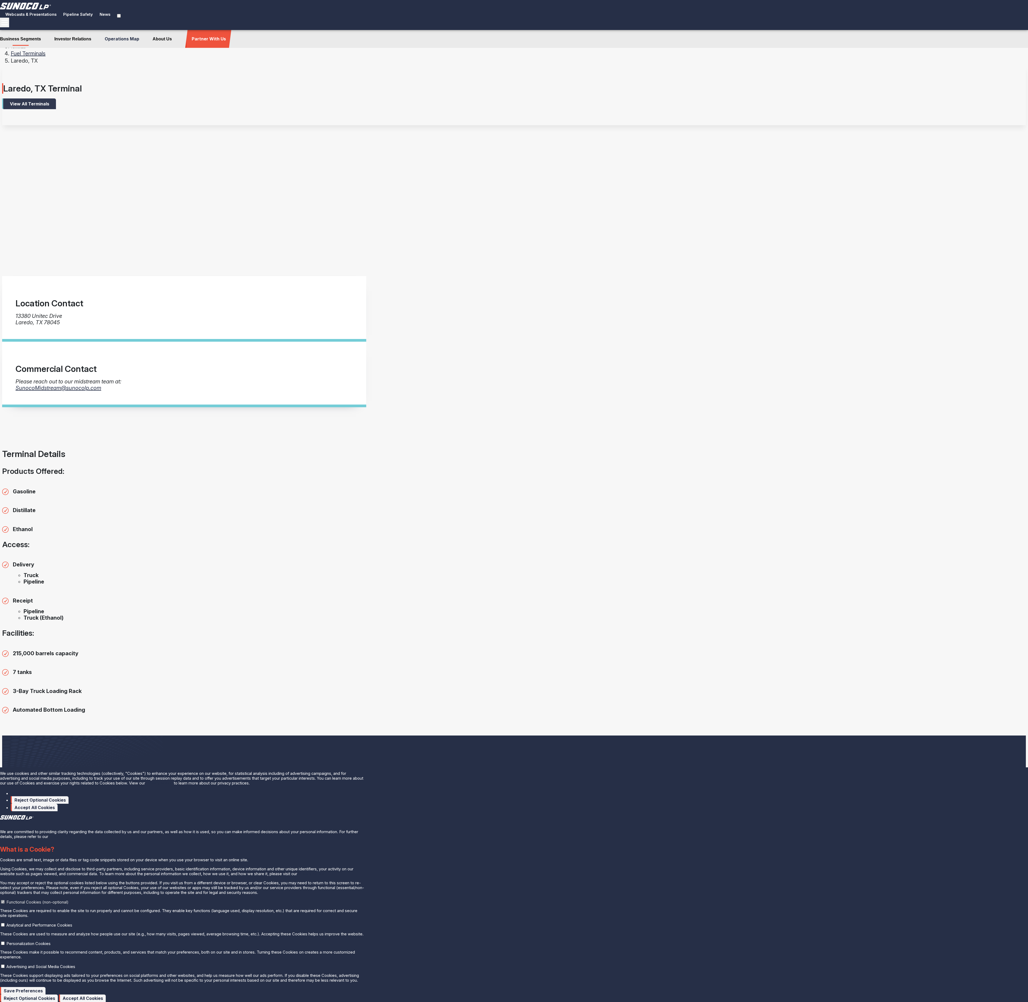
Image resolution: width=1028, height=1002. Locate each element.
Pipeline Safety (78, 14)
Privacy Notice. (63, 836)
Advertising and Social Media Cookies (40, 966)
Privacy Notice (159, 783)
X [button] (1, 823)
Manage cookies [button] (31, 793)
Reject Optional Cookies (40, 800)
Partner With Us (209, 38)
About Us (162, 39)
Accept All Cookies (34, 807)
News (105, 14)
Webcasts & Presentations (30, 14)
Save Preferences (23, 990)
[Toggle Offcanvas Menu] (4, 22)
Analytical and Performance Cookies (39, 925)
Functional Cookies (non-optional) (37, 902)
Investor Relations (72, 39)
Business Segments (20, 39)
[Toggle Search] (119, 16)
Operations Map (122, 38)
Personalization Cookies (28, 943)
